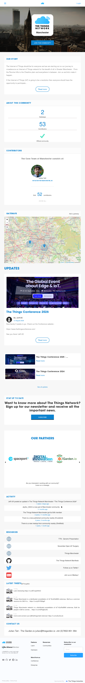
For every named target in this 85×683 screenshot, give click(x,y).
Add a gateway (74, 214)
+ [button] (7, 219)
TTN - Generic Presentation (68, 539)
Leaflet (62, 262)
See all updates (42, 387)
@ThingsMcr (25, 584)
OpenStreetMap (70, 262)
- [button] (7, 222)
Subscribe (42, 417)
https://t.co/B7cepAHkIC (33, 591)
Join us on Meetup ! (71, 575)
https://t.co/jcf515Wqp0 (37, 601)
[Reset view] (7, 227)
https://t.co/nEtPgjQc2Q (40, 609)
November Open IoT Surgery (68, 546)
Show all (42, 201)
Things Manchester (72, 553)
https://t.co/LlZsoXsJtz (55, 616)
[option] (19, 462)
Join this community (42, 43)
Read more (42, 89)
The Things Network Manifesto (67, 560)
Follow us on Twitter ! (71, 568)
